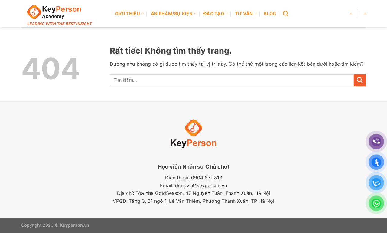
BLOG (270, 13)
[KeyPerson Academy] (63, 13)
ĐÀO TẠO (213, 13)
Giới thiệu (127, 13)
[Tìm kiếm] (285, 14)
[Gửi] (360, 80)
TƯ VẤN (244, 13)
